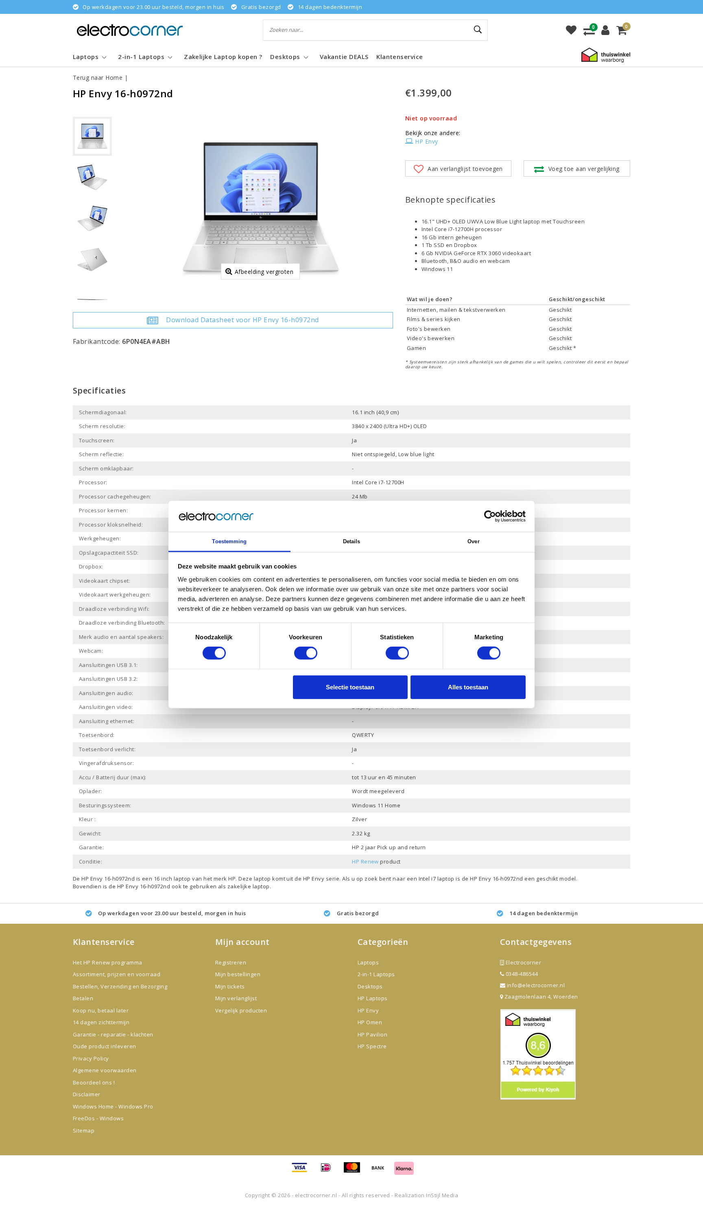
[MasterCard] (355, 1171)
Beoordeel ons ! (94, 1082)
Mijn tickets (230, 986)
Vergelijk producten (241, 1010)
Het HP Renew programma (107, 962)
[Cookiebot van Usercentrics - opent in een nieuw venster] (490, 516)
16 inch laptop (172, 878)
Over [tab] (473, 541)
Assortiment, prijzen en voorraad (116, 974)
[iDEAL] (329, 1171)
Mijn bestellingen (237, 974)
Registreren (230, 962)
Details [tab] (351, 541)
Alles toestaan (468, 686)
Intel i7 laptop (437, 878)
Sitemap (83, 1130)
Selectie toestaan (350, 686)
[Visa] (302, 1171)
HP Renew (365, 861)
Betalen (83, 998)
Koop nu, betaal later (101, 1010)
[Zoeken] (478, 30)
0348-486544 (521, 973)
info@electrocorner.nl (536, 985)
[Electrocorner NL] (130, 30)
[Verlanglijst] (571, 30)
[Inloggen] (605, 30)
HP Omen (370, 1022)
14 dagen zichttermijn (101, 1022)
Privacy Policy (91, 1058)
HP (232, 878)
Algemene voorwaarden (105, 1070)
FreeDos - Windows (98, 1118)
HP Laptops (373, 998)
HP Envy (426, 141)
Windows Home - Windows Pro (113, 1106)
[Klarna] (404, 1171)
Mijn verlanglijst (236, 998)
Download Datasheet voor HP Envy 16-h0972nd (242, 319)
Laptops (368, 962)
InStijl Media (442, 1195)
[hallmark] (605, 54)
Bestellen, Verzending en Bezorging (120, 986)
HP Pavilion (372, 1034)
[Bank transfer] (381, 1171)
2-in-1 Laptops (376, 974)
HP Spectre (372, 1046)
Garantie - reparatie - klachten (113, 1034)
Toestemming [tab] (229, 541)
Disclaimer (86, 1094)
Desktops (370, 986)
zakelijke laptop (248, 886)
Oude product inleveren (104, 1046)
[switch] (305, 653)
